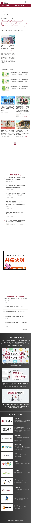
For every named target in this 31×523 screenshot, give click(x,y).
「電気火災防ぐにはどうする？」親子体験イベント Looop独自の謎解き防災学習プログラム (22, 132)
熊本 (22, 23)
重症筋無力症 (4, 20)
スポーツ (28, 5)
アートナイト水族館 (9, 25)
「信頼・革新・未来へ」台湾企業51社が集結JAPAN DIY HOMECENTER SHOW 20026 (7, 108)
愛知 (25, 23)
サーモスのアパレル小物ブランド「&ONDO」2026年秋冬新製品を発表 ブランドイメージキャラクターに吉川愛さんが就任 (8, 133)
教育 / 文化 (17, 5)
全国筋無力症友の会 (6, 23)
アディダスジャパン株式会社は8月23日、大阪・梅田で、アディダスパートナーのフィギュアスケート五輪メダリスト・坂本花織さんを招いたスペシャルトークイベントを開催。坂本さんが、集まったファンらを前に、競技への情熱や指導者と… (8, 58)
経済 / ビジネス (5, 5)
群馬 (3, 25)
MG (9, 20)
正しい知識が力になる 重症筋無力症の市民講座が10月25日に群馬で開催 (15, 220)
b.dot (18, 23)
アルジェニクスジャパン (17, 20)
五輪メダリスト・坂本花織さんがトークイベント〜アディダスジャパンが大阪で (7, 47)
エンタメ (23, 5)
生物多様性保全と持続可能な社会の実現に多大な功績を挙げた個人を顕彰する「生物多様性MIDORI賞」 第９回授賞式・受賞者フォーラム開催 (22, 109)
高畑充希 (13, 23)
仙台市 (16, 25)
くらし (11, 5)
